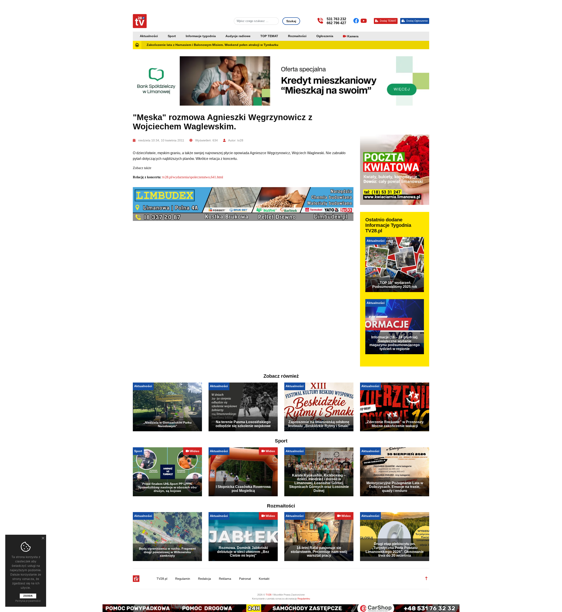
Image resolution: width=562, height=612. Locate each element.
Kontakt (264, 578)
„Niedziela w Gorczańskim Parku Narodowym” (167, 424)
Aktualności (149, 36)
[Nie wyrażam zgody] (43, 538)
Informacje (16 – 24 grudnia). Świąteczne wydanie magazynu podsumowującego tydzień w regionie (394, 343)
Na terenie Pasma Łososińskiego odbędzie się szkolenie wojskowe (243, 424)
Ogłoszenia (324, 36)
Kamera (352, 36)
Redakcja (204, 578)
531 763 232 (336, 19)
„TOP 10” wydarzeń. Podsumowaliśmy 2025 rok (394, 285)
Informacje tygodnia (201, 36)
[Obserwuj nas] (356, 21)
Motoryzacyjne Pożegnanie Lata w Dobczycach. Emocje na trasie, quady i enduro (394, 487)
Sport (172, 36)
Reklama (225, 578)
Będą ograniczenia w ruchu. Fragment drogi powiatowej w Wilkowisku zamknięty (167, 552)
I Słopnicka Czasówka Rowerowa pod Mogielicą (243, 489)
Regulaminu (303, 598)
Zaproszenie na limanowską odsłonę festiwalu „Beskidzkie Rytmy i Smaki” (319, 424)
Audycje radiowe (237, 36)
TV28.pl (162, 578)
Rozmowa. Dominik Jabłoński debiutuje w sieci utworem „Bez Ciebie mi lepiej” (243, 551)
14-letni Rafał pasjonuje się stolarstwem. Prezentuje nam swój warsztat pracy (319, 551)
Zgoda (27, 595)
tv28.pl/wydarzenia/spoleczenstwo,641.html (192, 177)
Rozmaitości (297, 36)
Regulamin (182, 578)
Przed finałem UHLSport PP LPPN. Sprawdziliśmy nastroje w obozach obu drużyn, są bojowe (167, 487)
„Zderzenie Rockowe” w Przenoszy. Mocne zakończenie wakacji (394, 424)
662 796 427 (336, 23)
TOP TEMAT (269, 36)
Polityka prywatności (28, 600)
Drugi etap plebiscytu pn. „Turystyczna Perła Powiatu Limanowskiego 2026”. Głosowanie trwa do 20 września (395, 549)
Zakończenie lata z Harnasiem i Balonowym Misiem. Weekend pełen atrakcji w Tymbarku (212, 45)
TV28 (269, 594)
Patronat (245, 578)
